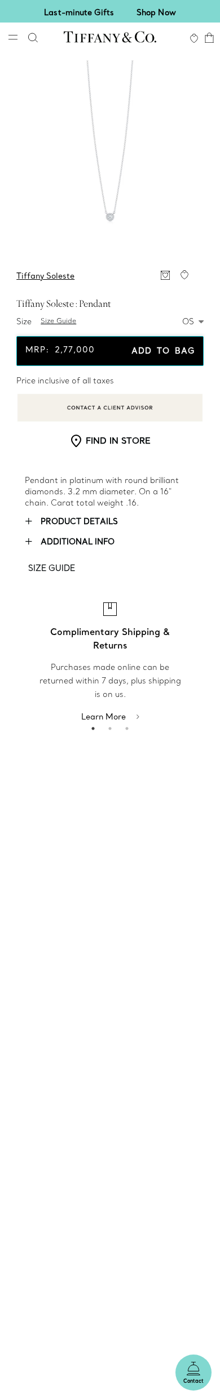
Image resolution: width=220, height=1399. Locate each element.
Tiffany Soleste (45, 276)
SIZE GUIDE (51, 568)
